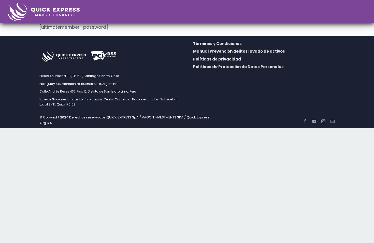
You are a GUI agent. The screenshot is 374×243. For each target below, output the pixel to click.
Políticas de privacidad (217, 59)
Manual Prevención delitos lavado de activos (239, 51)
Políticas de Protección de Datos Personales (238, 66)
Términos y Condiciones (217, 43)
